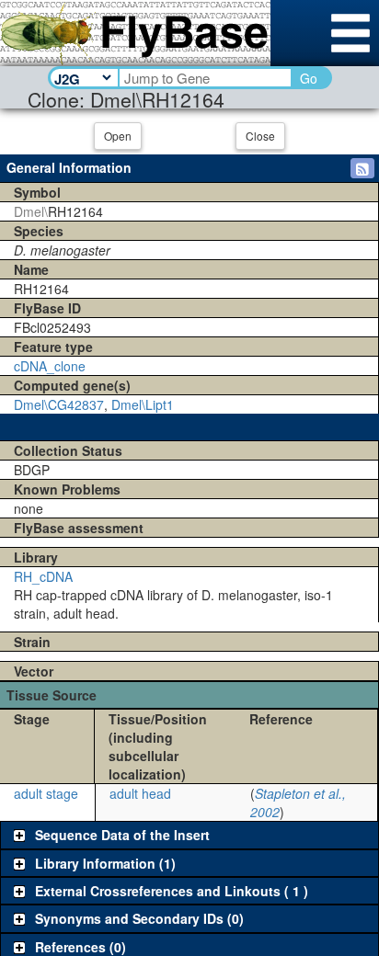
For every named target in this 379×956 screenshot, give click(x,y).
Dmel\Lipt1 (142, 404)
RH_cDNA (43, 576)
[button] (362, 168)
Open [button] (118, 135)
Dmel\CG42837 (59, 404)
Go (308, 78)
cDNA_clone (50, 366)
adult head (140, 793)
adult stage (46, 793)
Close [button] (260, 135)
